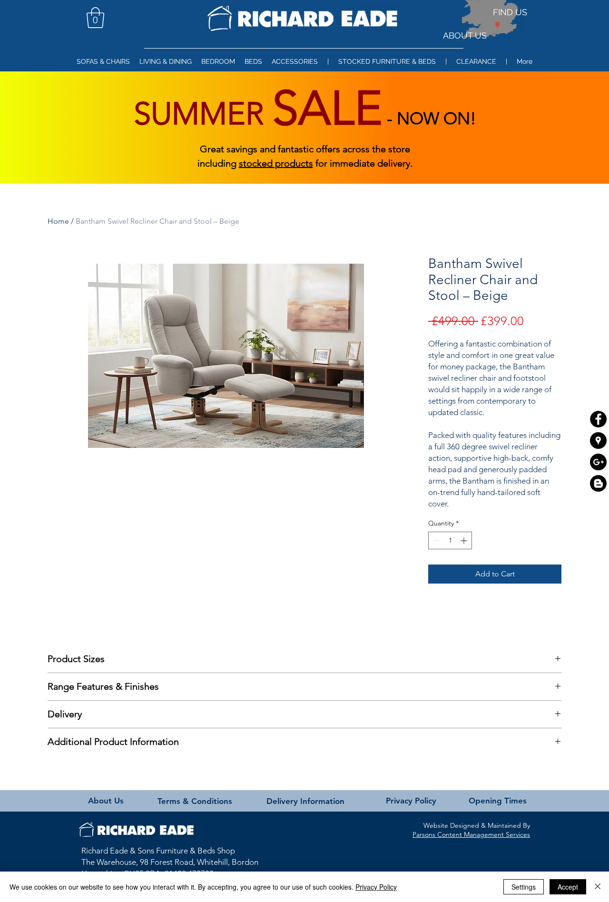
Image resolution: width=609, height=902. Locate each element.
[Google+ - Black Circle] (598, 462)
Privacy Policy (376, 887)
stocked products (276, 163)
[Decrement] (436, 540)
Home (58, 221)
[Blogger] (598, 483)
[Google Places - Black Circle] (598, 440)
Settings (523, 887)
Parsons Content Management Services (471, 834)
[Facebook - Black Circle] (598, 419)
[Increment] (465, 540)
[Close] (597, 886)
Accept (568, 887)
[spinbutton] (450, 540)
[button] (95, 17)
